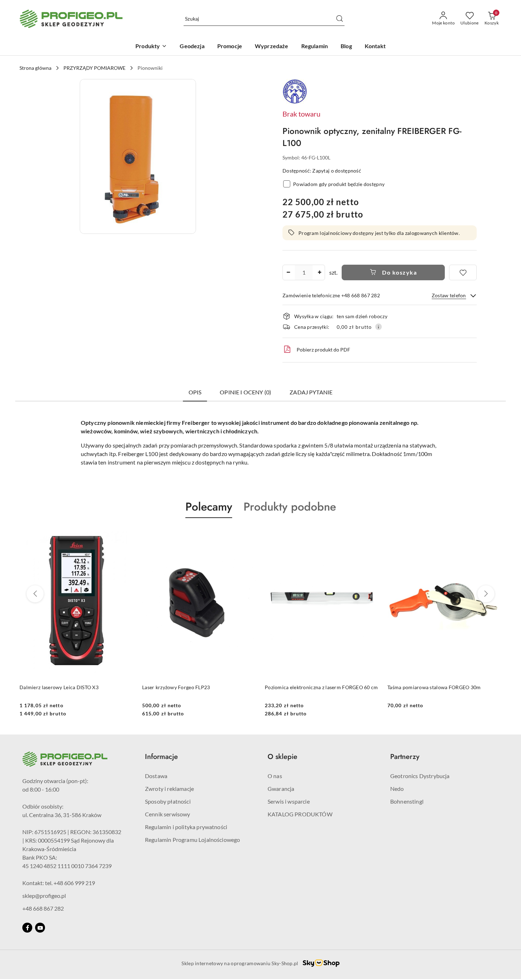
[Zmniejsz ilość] (288, 272)
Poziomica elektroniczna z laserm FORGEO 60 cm (321, 687)
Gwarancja (281, 788)
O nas (275, 775)
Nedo (397, 788)
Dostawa (156, 775)
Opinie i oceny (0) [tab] (245, 392)
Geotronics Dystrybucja (420, 775)
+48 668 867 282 (43, 908)
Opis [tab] (195, 392)
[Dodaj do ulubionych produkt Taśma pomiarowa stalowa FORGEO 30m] (493, 534)
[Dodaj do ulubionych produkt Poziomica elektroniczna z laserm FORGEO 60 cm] (370, 534)
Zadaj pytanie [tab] (311, 392)
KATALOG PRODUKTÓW (300, 814)
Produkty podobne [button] (289, 507)
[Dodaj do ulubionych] (463, 272)
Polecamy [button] (208, 507)
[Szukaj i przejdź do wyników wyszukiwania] (339, 18)
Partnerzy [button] (404, 757)
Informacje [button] (161, 757)
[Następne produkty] (486, 593)
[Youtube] (40, 928)
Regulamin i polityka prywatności (186, 826)
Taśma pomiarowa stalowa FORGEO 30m (434, 687)
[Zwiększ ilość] (319, 272)
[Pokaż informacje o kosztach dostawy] (378, 327)
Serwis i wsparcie (289, 801)
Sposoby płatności (168, 801)
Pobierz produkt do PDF (323, 350)
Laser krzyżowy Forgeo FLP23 (176, 687)
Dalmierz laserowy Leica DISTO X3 (59, 687)
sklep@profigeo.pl (44, 895)
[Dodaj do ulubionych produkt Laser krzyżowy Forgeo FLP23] (248, 534)
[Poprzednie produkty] (35, 593)
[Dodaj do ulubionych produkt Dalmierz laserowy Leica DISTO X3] (125, 534)
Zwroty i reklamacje (169, 788)
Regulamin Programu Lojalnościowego (192, 839)
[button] (138, 156)
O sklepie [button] (282, 757)
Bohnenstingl (407, 801)
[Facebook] (27, 928)
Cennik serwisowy (167, 814)
